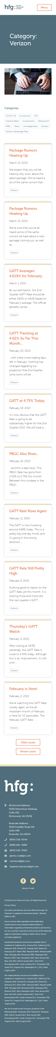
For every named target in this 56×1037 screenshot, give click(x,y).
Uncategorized (30, 126)
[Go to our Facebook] (23, 881)
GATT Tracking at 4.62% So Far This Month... (23, 338)
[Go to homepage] (28, 7)
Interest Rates (12, 121)
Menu (44, 7)
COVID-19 (11, 116)
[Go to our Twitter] (33, 881)
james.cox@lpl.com (20, 855)
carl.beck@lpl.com (20, 861)
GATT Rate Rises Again (28, 511)
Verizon (14, 190)
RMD (8, 126)
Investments (28, 121)
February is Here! (23, 689)
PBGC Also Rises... (24, 453)
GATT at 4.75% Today (27, 400)
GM (36, 116)
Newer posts (28, 751)
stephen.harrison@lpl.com (24, 866)
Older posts (28, 742)
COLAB (31, 888)
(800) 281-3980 (18, 844)
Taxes (16, 126)
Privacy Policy (10, 905)
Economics (25, 116)
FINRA (7, 916)
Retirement (43, 121)
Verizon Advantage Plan (17, 131)
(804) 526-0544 (18, 839)
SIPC (14, 916)
